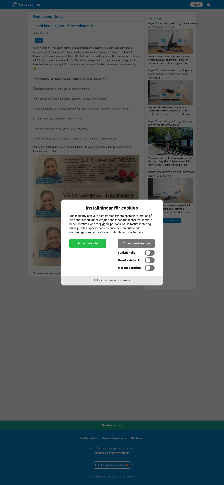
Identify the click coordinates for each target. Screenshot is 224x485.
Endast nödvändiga (136, 243)
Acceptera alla (88, 243)
